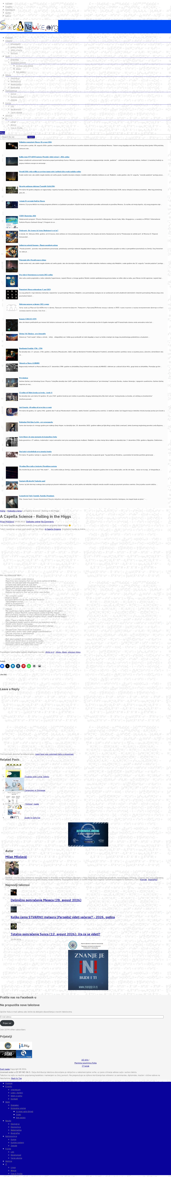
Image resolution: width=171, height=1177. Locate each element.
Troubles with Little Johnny (37, 776)
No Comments (47, 521)
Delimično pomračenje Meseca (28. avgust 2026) (35, 142)
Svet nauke (5, 1069)
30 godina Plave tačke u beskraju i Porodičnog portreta (38, 466)
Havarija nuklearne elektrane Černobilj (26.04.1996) (37, 186)
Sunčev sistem (17, 97)
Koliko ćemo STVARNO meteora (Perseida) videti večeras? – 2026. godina (63, 917)
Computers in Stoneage (35, 790)
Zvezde (14, 100)
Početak (8, 37)
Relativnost (16, 109)
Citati (18, 69)
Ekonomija (16, 81)
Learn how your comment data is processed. (54, 754)
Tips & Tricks (16, 128)
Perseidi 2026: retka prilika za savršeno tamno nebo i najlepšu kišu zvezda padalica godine (50, 171)
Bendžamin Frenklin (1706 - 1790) (30, 348)
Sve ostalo (21, 72)
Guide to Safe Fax (32, 817)
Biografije (15, 87)
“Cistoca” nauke (32, 804)
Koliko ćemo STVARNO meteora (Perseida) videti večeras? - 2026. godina (44, 157)
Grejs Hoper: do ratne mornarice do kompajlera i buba (38, 437)
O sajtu (8, 6)
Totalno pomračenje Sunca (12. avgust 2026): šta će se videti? (55, 934)
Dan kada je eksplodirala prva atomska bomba (35, 451)
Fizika (8, 103)
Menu (2, 132)
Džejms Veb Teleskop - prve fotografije (32, 333)
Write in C (49, 652)
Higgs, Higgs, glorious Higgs (68, 652)
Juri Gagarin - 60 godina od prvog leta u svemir (35, 407)
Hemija (8, 115)
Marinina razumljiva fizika (85, 1062)
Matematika (16, 84)
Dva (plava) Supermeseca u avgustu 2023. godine (36, 275)
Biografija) (152, 879)
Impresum (10, 9)
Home (2, 510)
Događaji (15, 59)
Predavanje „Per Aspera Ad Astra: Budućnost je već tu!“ (38, 230)
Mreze (13, 125)
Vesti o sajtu (16, 50)
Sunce (13, 94)
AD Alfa (84, 1059)
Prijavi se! (7, 1023)
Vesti (7, 56)
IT (6, 118)
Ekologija (15, 78)
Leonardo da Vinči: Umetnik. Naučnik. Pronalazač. (36, 496)
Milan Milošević (7, 521)
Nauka (8, 75)
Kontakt (8, 3)
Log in (8, 16)
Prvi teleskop (23, 378)
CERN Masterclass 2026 (27, 216)
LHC (12, 106)
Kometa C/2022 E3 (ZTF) (28, 319)
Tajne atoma (16, 112)
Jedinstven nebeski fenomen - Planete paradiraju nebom (38, 245)
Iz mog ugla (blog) (24, 66)
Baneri (8, 13)
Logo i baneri (17, 47)
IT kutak (85, 1066)
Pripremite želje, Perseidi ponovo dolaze (32, 260)
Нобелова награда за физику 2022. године (34, 304)
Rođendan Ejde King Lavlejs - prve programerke (36, 422)
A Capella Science (53, 529)
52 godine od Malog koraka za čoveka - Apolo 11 (35, 392)
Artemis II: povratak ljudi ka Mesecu (32, 201)
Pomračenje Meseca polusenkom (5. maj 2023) (35, 289)
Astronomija (11, 90)
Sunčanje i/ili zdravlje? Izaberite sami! (32, 481)
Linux (13, 122)
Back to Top (16, 1078)
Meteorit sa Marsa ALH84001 (29, 363)
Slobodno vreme (18, 62)
